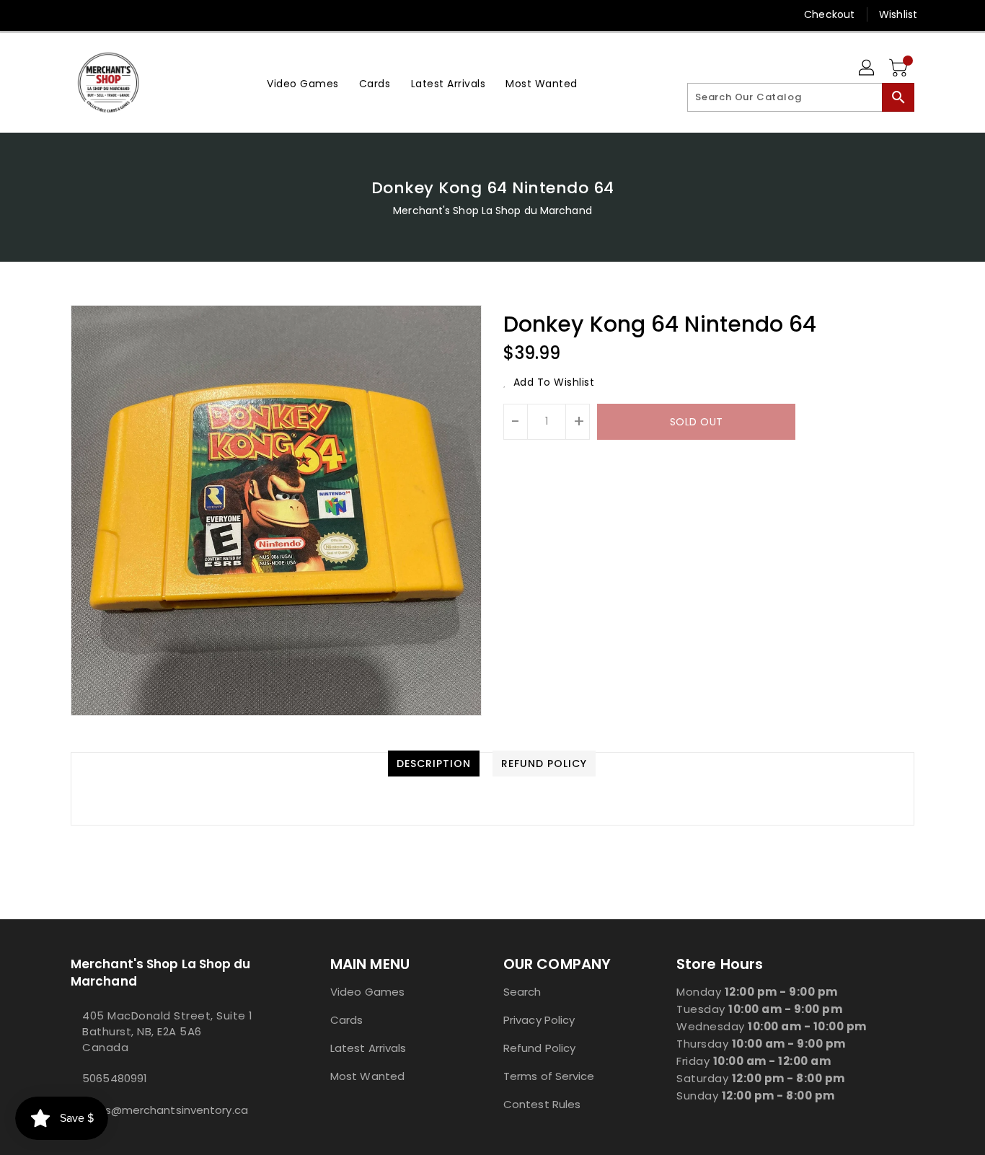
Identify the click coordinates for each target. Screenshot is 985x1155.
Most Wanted (367, 1076)
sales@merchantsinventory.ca (165, 1110)
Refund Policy (539, 1048)
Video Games (367, 991)
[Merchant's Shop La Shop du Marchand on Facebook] (50, 14)
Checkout (829, 14)
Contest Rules (541, 1104)
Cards (346, 1019)
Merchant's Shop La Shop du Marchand (492, 210)
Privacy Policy (539, 1019)
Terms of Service (549, 1076)
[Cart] (899, 68)
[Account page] (867, 68)
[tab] (434, 763)
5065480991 (114, 1078)
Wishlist (898, 14)
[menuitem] (303, 82)
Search (522, 991)
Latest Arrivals (368, 1048)
